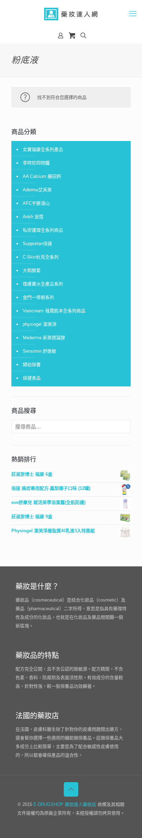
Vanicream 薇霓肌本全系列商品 (54, 310)
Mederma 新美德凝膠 (44, 337)
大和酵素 (32, 270)
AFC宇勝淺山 (36, 203)
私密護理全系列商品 (43, 230)
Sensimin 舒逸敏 (39, 351)
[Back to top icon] (71, 789)
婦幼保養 (32, 364)
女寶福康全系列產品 (43, 149)
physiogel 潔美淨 (40, 324)
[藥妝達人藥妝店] (71, 13)
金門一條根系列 (38, 297)
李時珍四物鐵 (36, 162)
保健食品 (32, 378)
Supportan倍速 (37, 243)
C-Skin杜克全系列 (41, 257)
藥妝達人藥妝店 (80, 804)
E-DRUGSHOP (48, 804)
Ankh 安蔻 (33, 216)
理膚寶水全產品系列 (43, 283)
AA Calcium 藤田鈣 (42, 176)
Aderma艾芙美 (37, 189)
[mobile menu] (133, 14)
